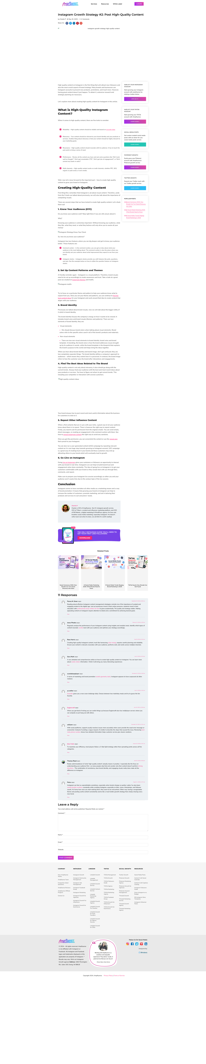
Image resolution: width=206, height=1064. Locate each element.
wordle (81, 628)
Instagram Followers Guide (140, 888)
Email (60, 842)
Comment (61, 813)
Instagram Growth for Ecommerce (79, 906)
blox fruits (70, 744)
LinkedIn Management (94, 879)
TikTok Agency (108, 886)
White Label (117, 4)
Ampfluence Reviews (64, 888)
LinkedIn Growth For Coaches (95, 907)
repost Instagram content (72, 434)
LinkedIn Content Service (95, 890)
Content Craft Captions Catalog (141, 883)
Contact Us (61, 896)
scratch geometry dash (103, 677)
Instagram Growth (78, 875)
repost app (113, 439)
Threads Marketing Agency (124, 909)
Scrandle (70, 694)
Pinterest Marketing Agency (125, 882)
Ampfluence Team (63, 880)
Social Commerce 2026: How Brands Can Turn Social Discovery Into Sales (136, 204)
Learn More (135, 121)
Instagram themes (78, 280)
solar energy (112, 643)
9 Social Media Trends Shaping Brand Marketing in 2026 (114, 586)
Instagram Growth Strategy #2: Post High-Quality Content (101, 14)
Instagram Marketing (79, 892)
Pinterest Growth (124, 878)
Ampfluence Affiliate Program (64, 891)
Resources (105, 4)
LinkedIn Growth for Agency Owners (95, 920)
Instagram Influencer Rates (140, 903)
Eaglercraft (71, 708)
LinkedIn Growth (95, 875)
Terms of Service (119, 976)
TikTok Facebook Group (109, 898)
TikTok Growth (108, 878)
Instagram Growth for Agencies (79, 896)
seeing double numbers (75, 787)
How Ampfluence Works (63, 875)
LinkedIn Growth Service (95, 884)
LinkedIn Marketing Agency (93, 896)
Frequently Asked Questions (63, 883)
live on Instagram (69, 462)
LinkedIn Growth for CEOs (95, 926)
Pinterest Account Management (124, 891)
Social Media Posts (139, 875)
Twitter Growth (123, 875)
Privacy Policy (108, 976)
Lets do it (134, 99)
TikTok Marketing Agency (109, 893)
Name (60, 834)
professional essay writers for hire (88, 609)
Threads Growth (124, 896)
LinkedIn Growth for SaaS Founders (95, 913)
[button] (67, 23)
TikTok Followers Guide (109, 882)
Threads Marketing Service (124, 899)
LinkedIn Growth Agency (95, 902)
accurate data (110, 130)
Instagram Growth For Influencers (79, 901)
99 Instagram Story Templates (140, 898)
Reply (68, 614)
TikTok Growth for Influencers (109, 903)
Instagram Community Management (79, 879)
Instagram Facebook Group (79, 888)
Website (60, 849)
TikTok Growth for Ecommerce (109, 907)
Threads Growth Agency (124, 904)
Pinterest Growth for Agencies (125, 887)
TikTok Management (110, 875)
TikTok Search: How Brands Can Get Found (137, 586)
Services (94, 4)
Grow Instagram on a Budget (140, 893)
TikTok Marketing (109, 889)
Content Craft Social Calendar (140, 879)
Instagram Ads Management (77, 883)
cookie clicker (75, 662)
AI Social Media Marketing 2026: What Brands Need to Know (91, 586)
